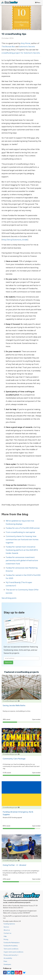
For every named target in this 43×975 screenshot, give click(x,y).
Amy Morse (25, 43)
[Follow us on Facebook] (5, 972)
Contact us (7, 933)
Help (5, 936)
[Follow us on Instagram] (16, 972)
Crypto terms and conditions (13, 952)
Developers (7, 964)
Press (5, 961)
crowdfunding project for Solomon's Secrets (21, 53)
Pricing (6, 939)
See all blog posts (9, 598)
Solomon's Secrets (27, 46)
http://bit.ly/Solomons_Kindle (15, 240)
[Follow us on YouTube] (20, 972)
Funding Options (9, 924)
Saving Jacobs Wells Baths (14, 705)
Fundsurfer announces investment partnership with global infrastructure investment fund (22, 560)
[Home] (9, 2)
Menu (38, 2)
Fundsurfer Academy (11, 946)
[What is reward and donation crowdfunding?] (18, 701)
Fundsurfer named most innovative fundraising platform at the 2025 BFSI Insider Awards (22, 550)
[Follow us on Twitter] (9, 972)
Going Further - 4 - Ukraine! (14, 865)
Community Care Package (14, 759)
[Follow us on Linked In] (12, 972)
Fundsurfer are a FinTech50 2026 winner (23, 528)
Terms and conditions (11, 949)
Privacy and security (10, 955)
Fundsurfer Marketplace (11, 942)
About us (7, 930)
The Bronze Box (8, 46)
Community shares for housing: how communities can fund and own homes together (22, 539)
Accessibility (8, 958)
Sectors (6, 927)
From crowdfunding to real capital (20, 532)
